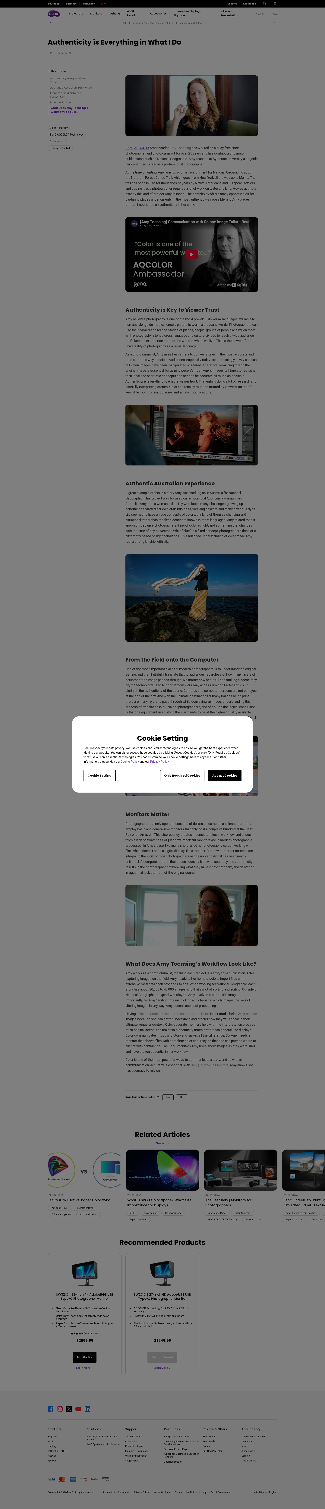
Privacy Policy (159, 761)
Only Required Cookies (182, 775)
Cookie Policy (130, 761)
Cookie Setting (100, 775)
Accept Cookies (224, 775)
